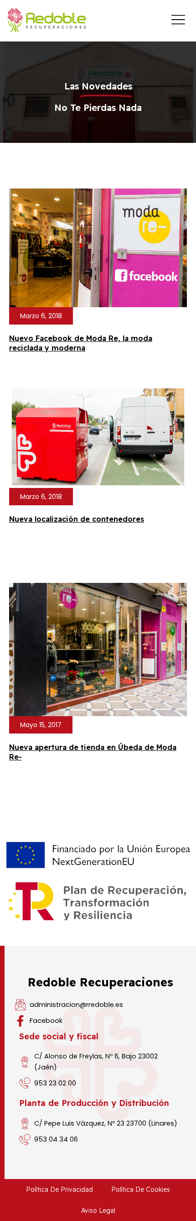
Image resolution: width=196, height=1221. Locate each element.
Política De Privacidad (59, 1189)
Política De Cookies (140, 1189)
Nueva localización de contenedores (76, 519)
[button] (41, 316)
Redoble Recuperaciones (100, 982)
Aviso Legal (98, 1210)
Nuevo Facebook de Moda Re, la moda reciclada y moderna (80, 343)
